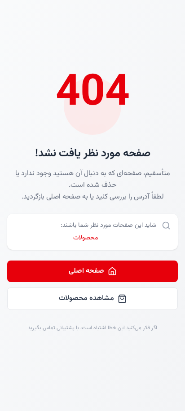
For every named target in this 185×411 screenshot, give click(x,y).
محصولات (85, 238)
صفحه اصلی (86, 271)
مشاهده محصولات (86, 298)
